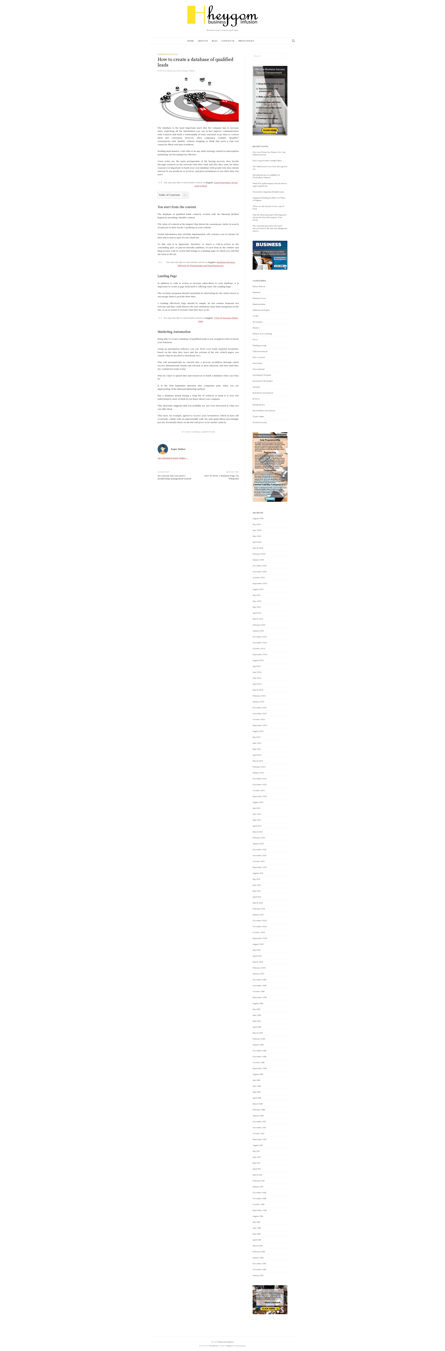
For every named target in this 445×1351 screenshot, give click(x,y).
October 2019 (259, 991)
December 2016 (259, 1192)
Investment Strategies (263, 381)
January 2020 (258, 974)
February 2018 (259, 1110)
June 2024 (257, 672)
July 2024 (257, 666)
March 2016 (258, 1246)
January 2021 (258, 914)
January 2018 (258, 1115)
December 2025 (260, 566)
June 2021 (257, 885)
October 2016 (258, 1204)
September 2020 (260, 938)
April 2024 (257, 684)
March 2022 (258, 832)
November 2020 (260, 926)
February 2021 (259, 909)
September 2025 (260, 583)
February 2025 (259, 625)
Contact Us (227, 41)
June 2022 (257, 814)
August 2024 (258, 660)
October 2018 (258, 1062)
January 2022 (258, 843)
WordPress (213, 1346)
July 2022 (257, 808)
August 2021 (258, 873)
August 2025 (258, 589)
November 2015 (259, 1269)
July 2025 (256, 595)
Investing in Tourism (262, 375)
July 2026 (257, 524)
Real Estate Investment (263, 393)
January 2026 (258, 560)
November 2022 (260, 784)
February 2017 (259, 1181)
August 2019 (258, 1003)
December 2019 (259, 979)
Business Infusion (226, 1342)
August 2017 (258, 1145)
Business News (259, 298)
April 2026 (257, 542)
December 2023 (260, 707)
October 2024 (259, 648)
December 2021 (259, 849)
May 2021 (257, 891)
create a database (193, 431)
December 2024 (260, 637)
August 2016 (258, 1216)
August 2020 (258, 944)
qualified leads (208, 431)
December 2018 (259, 1050)
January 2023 (258, 773)
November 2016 (259, 1198)
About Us (203, 41)
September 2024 (260, 654)
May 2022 (257, 820)
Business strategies (167, 54)
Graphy (229, 1346)
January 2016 (258, 1257)
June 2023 (257, 743)
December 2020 (260, 920)
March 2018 (258, 1104)
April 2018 (257, 1098)
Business (256, 292)
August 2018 (258, 1074)
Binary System (259, 286)
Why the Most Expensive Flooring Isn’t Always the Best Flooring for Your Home (270, 217)
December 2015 (259, 1263)
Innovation (257, 363)
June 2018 (257, 1086)
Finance (256, 328)
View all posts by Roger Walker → (173, 458)
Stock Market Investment (264, 410)
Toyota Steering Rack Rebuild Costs (268, 192)
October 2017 (258, 1133)
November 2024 (260, 642)
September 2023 (260, 725)
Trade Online (258, 416)
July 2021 (256, 879)
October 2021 (258, 861)
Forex (255, 339)
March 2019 (258, 1033)
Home (190, 41)
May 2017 (256, 1163)
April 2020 (257, 956)
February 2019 (259, 1039)
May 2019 (257, 1021)
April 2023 (257, 755)
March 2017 (257, 1175)
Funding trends (259, 345)
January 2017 (258, 1186)
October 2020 (259, 932)
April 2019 (257, 1027)
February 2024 (259, 696)
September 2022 (260, 796)
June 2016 (257, 1228)
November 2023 (260, 713)
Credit (255, 316)
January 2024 (258, 702)
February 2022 (259, 838)
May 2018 (257, 1092)
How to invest (259, 357)
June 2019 (257, 1015)
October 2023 (259, 719)
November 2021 (259, 855)
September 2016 (260, 1210)
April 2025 (257, 613)
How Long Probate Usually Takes (267, 160)
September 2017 (260, 1139)
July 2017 (256, 1151)
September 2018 (260, 1068)
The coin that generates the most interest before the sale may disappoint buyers (270, 228)
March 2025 (258, 619)
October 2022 (259, 790)
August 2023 (258, 731)
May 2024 (257, 678)
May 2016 (257, 1234)
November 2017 (259, 1127)
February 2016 (259, 1251)
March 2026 (258, 548)
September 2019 (260, 997)
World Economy (260, 422)
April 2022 (257, 826)
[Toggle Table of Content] (184, 195)
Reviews (256, 399)
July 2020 (257, 950)
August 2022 (258, 802)
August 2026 (258, 518)
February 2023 (259, 767)
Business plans (259, 304)
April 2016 (257, 1240)
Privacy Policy (246, 41)
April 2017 (257, 1169)
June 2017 (257, 1157)
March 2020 (258, 962)
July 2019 (256, 1009)
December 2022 (260, 778)
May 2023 (257, 749)
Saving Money (259, 404)
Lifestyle (256, 387)
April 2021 (257, 897)
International (258, 369)
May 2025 (257, 607)
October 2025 (259, 577)
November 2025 (260, 571)
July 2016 (256, 1222)
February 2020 (259, 968)
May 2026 (257, 536)
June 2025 (257, 601)
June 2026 (257, 530)
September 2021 (260, 867)
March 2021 (258, 903)
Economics (257, 322)
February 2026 (259, 554)
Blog (214, 41)
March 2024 (258, 690)
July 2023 (257, 737)
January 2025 (258, 631)
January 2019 (258, 1045)
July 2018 (256, 1080)
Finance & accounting (262, 333)
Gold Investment (260, 351)
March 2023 (258, 761)
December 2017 (259, 1121)
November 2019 (259, 985)
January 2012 (258, 1275)
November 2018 (259, 1056)
